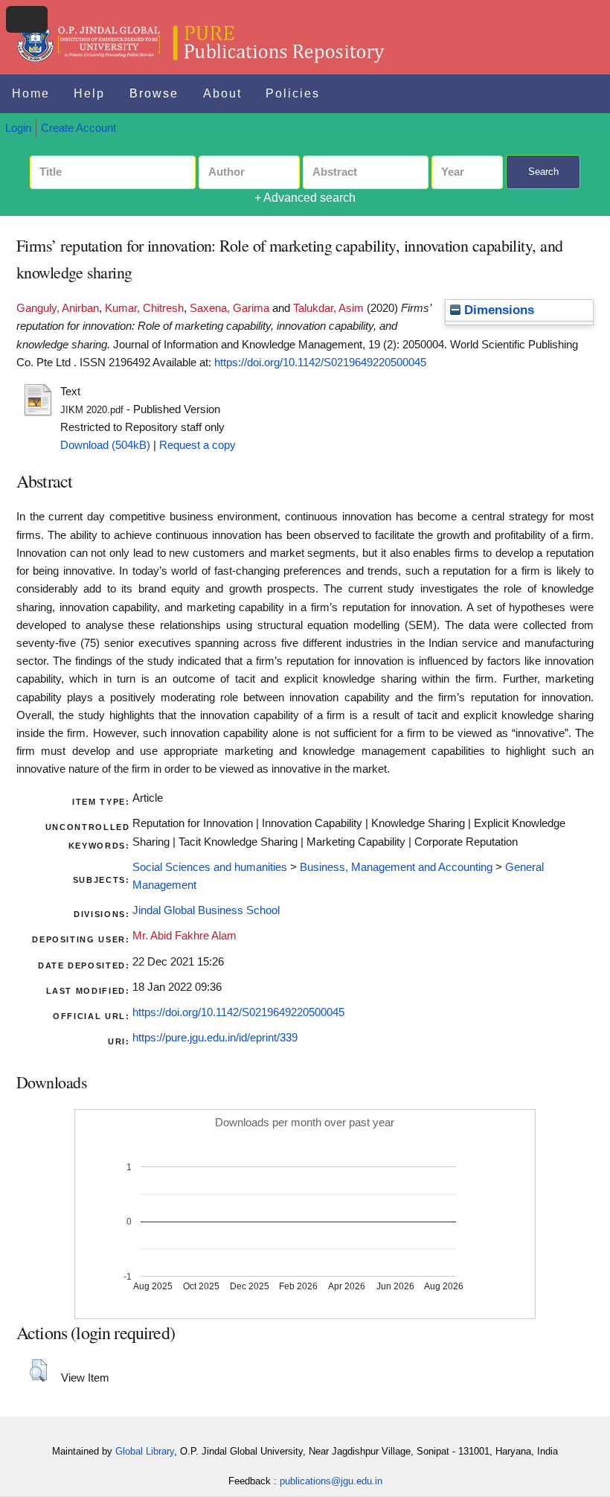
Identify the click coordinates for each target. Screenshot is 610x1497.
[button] (38, 1370)
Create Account (78, 128)
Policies (293, 93)
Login (18, 128)
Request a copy (197, 445)
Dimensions (497, 310)
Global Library (144, 1451)
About (222, 93)
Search (543, 171)
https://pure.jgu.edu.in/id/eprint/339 (215, 1038)
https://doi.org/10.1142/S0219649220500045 (320, 362)
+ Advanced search (305, 197)
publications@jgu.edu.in (331, 1481)
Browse (154, 93)
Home (31, 93)
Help (89, 93)
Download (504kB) (105, 445)
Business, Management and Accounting (396, 867)
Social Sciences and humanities (209, 867)
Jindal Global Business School (206, 910)
